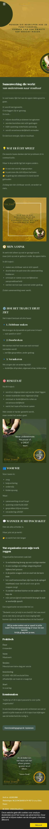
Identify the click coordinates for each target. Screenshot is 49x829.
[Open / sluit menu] (4, 4)
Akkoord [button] (38, 825)
